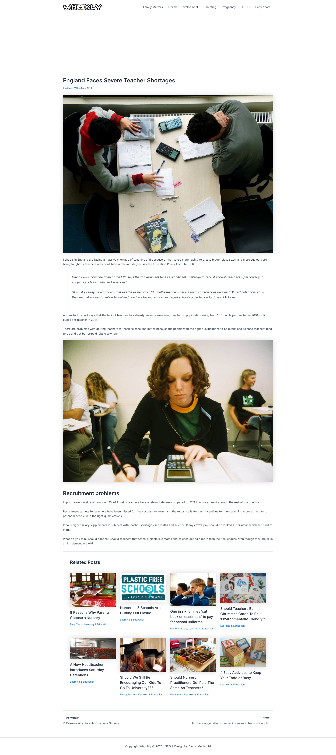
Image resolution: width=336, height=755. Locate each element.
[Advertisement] (168, 40)
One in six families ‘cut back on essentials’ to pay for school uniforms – (191, 616)
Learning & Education (96, 624)
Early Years (76, 624)
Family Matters (178, 628)
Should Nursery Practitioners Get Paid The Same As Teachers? (192, 682)
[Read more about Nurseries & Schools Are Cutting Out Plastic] (143, 587)
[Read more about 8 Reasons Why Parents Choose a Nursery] (93, 589)
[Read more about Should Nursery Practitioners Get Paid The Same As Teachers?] (193, 654)
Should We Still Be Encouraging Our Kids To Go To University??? (140, 682)
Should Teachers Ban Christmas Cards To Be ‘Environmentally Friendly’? (242, 614)
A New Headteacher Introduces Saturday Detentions (87, 669)
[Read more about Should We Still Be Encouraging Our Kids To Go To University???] (143, 654)
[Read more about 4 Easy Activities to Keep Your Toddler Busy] (243, 652)
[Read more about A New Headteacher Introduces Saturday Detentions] (93, 648)
